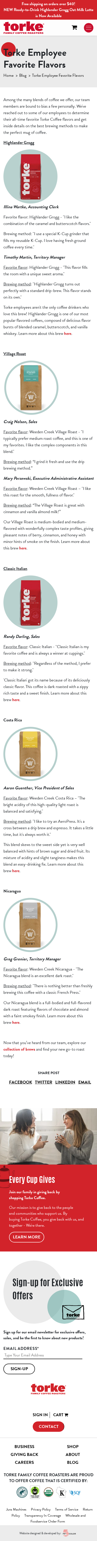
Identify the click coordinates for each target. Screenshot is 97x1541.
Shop (73, 1446)
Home (8, 75)
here (67, 333)
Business (24, 1446)
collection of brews (19, 1049)
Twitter (43, 1082)
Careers (24, 1462)
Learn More (26, 1237)
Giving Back (24, 1454)
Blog (22, 75)
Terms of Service (66, 1509)
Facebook (20, 1082)
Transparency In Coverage (42, 1515)
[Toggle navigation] (88, 27)
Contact (49, 1426)
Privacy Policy (41, 1509)
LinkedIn (65, 1082)
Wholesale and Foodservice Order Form (58, 1518)
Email (84, 1082)
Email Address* (21, 1348)
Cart (58, 1415)
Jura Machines (16, 1509)
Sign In (40, 1415)
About (73, 1454)
